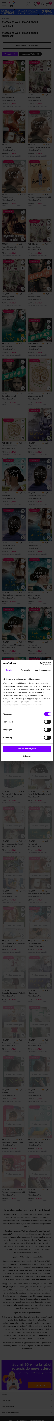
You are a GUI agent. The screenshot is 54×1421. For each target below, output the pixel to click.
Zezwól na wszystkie (27, 749)
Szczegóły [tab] (25, 670)
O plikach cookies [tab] (43, 670)
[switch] (47, 722)
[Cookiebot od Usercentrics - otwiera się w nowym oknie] (40, 663)
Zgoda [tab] (9, 670)
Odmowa (27, 756)
